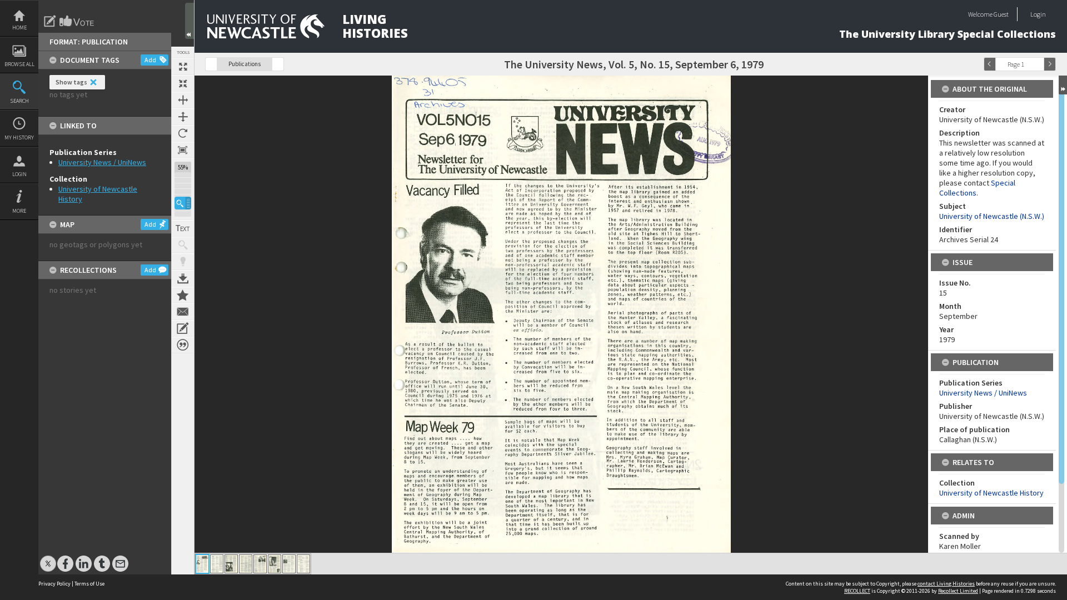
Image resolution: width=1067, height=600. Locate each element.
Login (19, 174)
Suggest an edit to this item (50, 21)
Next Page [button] (1049, 64)
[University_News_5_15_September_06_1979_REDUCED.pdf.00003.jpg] (231, 563)
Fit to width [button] (183, 100)
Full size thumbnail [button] (183, 66)
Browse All (19, 64)
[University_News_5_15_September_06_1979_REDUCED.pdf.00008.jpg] (303, 563)
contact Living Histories (946, 583)
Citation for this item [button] (183, 345)
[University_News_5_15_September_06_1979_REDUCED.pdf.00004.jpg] (245, 563)
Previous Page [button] (989, 64)
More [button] (19, 210)
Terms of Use (89, 583)
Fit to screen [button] (183, 83)
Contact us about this (183, 311)
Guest (1001, 14)
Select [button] (1038, 64)
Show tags (71, 82)
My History (19, 137)
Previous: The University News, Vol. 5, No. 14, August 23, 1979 (211, 64)
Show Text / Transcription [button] (183, 228)
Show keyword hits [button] (183, 245)
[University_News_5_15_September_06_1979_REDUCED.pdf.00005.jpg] (260, 563)
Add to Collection (183, 295)
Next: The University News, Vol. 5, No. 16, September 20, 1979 (277, 64)
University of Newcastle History (991, 493)
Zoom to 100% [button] (183, 150)
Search (19, 100)
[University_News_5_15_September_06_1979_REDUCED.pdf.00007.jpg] (289, 563)
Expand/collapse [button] (1063, 85)
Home (19, 27)
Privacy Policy (54, 583)
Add (150, 60)
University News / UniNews (102, 162)
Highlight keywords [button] (183, 261)
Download (183, 278)
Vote (77, 21)
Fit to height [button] (183, 116)
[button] (182, 203)
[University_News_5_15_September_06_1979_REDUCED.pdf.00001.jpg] (202, 564)
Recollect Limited (958, 590)
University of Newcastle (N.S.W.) (991, 216)
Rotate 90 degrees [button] (183, 133)
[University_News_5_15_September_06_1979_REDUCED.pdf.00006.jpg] (274, 563)
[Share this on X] (48, 558)
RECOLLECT (857, 590)
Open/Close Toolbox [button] (189, 21)
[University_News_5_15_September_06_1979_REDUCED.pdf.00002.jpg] (216, 563)
